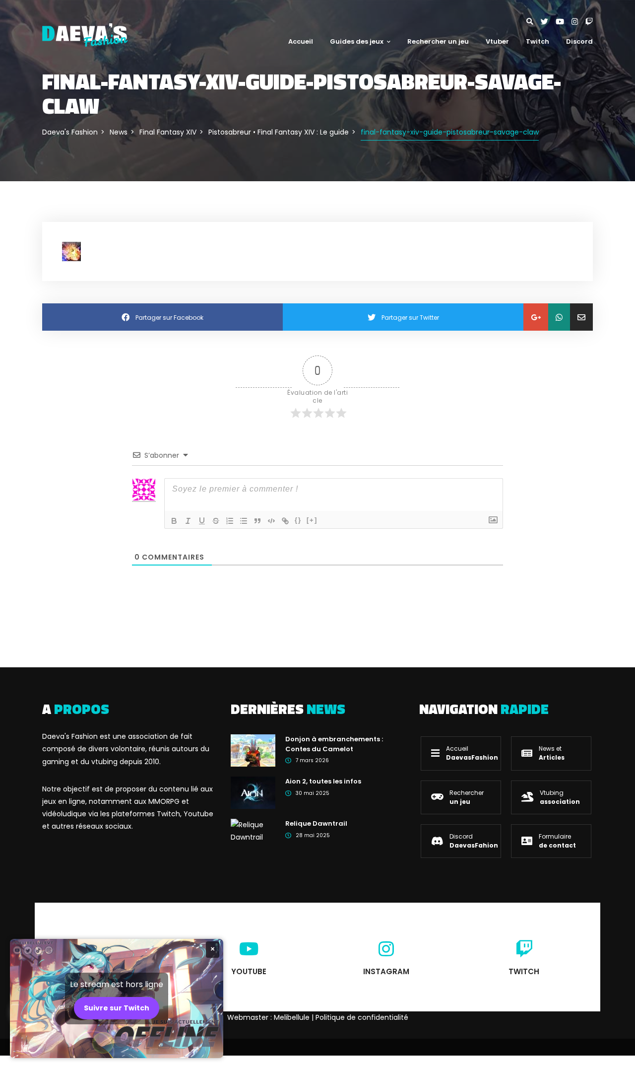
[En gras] (174, 521)
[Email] (581, 317)
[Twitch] (589, 21)
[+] (312, 520)
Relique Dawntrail (316, 823)
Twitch (537, 41)
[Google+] (535, 317)
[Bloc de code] (271, 521)
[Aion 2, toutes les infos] (253, 792)
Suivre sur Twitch (116, 1008)
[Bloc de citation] (257, 521)
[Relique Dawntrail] (253, 831)
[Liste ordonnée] (230, 521)
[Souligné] (202, 521)
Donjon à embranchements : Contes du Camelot (334, 744)
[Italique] (188, 521)
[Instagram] (578, 21)
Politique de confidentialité (362, 1017)
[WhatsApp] (559, 317)
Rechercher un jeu (438, 41)
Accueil (300, 41)
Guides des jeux (356, 41)
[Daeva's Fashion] (84, 34)
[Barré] (216, 521)
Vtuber (497, 41)
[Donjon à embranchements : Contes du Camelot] (253, 750)
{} (298, 520)
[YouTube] (564, 21)
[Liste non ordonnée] (244, 521)
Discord (579, 41)
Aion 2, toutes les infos (323, 781)
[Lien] (285, 521)
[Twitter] (548, 21)
